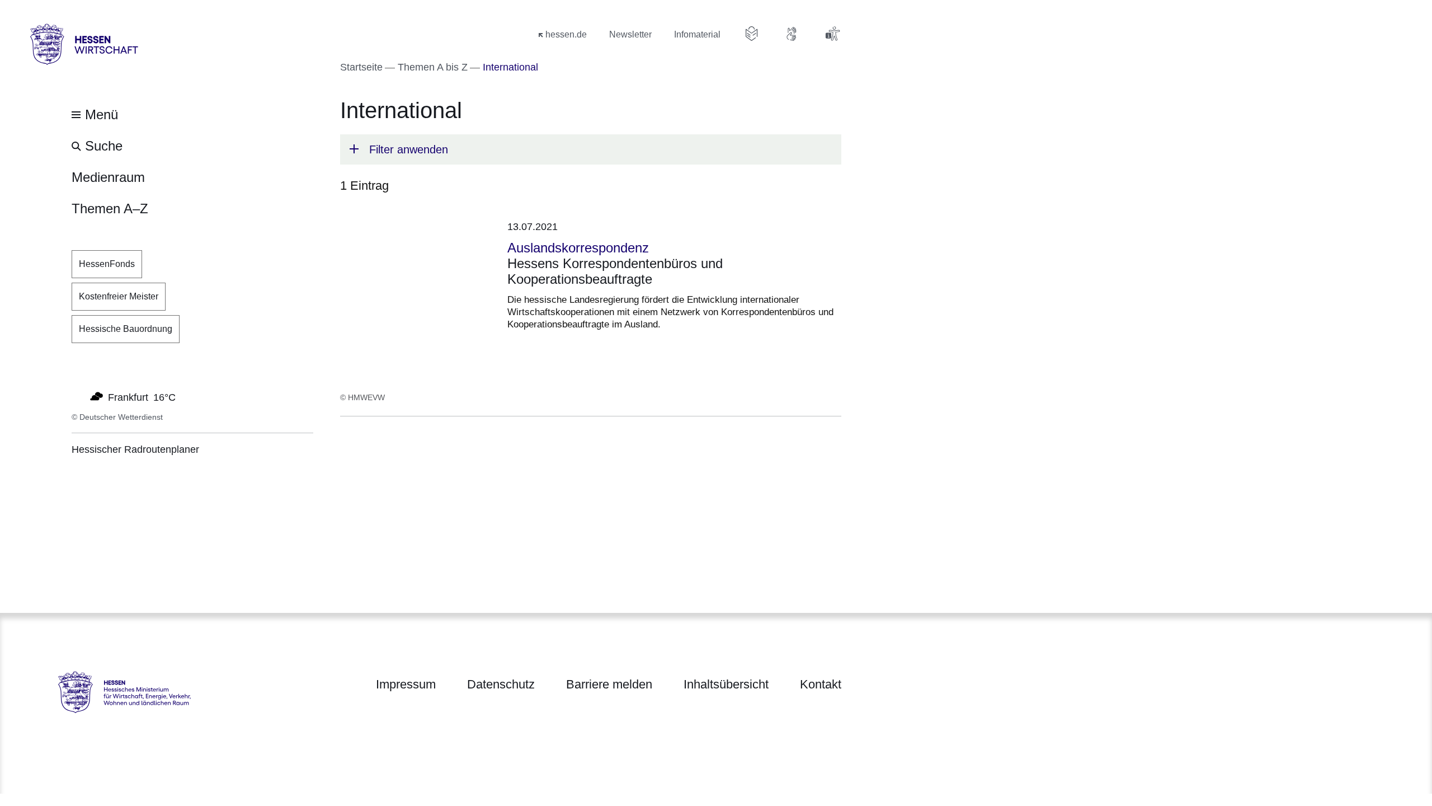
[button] (590, 149)
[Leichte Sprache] (752, 34)
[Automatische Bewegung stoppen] (78, 396)
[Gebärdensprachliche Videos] (792, 34)
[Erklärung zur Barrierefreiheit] (832, 34)
